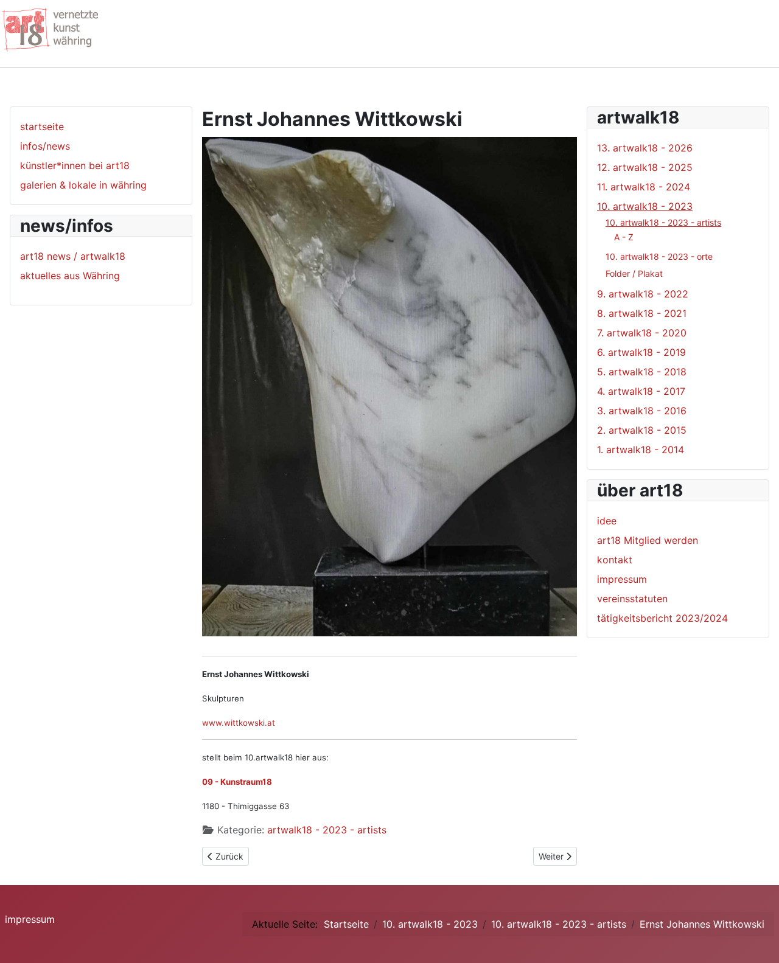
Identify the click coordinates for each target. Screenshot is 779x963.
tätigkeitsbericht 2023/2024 (662, 618)
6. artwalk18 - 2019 (641, 352)
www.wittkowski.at (238, 723)
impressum (622, 579)
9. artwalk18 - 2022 (642, 294)
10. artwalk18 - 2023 (645, 206)
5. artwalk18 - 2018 (641, 372)
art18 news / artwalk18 (72, 256)
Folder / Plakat (634, 273)
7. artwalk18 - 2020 (641, 333)
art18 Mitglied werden (647, 540)
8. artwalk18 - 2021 (641, 313)
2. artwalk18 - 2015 (641, 430)
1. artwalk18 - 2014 (640, 449)
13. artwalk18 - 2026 (645, 148)
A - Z (624, 237)
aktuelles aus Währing (70, 275)
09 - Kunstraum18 (237, 782)
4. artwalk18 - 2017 (641, 391)
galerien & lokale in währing (83, 185)
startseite (42, 126)
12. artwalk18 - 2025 (645, 167)
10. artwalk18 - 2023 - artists (663, 222)
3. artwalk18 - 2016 (641, 411)
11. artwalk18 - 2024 (643, 187)
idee (607, 521)
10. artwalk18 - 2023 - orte (659, 256)
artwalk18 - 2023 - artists (326, 830)
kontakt (614, 560)
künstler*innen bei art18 (75, 165)
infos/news (45, 146)
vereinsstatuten (632, 599)
